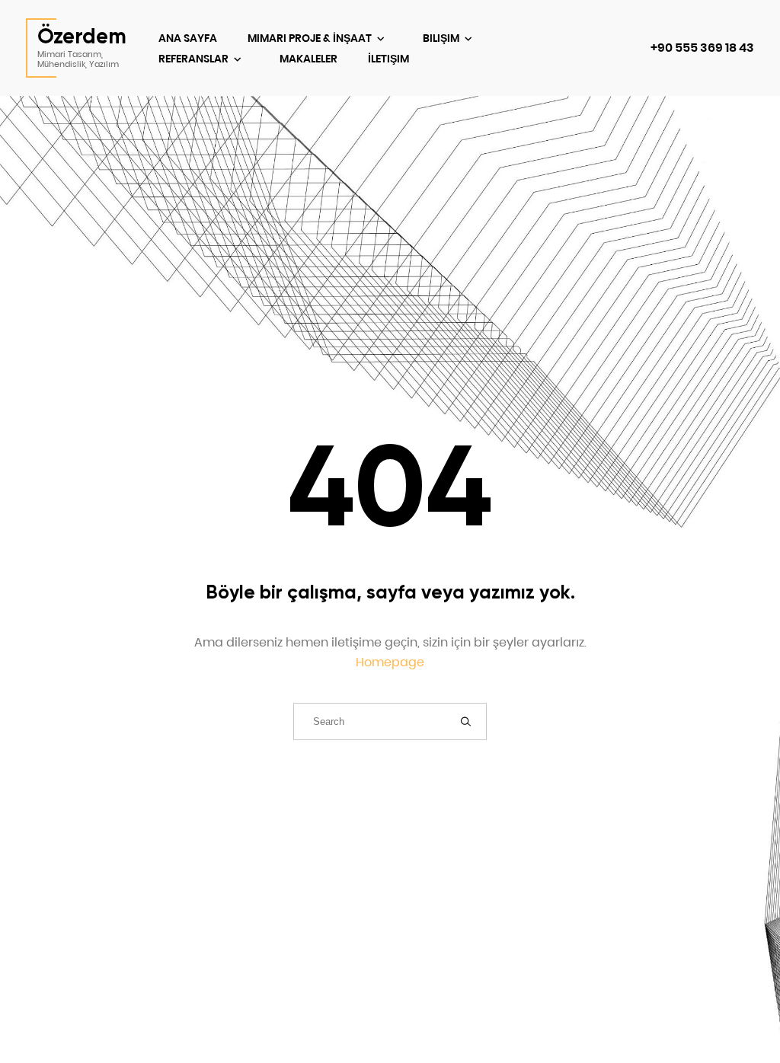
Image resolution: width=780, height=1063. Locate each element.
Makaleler (308, 58)
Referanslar (194, 58)
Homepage (390, 662)
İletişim (388, 58)
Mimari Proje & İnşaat (311, 38)
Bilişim (442, 38)
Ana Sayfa (187, 38)
